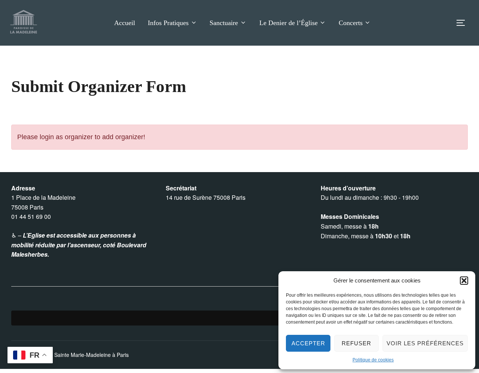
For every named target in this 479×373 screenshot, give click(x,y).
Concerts (351, 23)
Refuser (356, 343)
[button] (464, 280)
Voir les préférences (425, 343)
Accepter (308, 343)
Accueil (124, 23)
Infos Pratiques (168, 23)
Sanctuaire (224, 23)
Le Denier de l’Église (288, 23)
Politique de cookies (373, 360)
